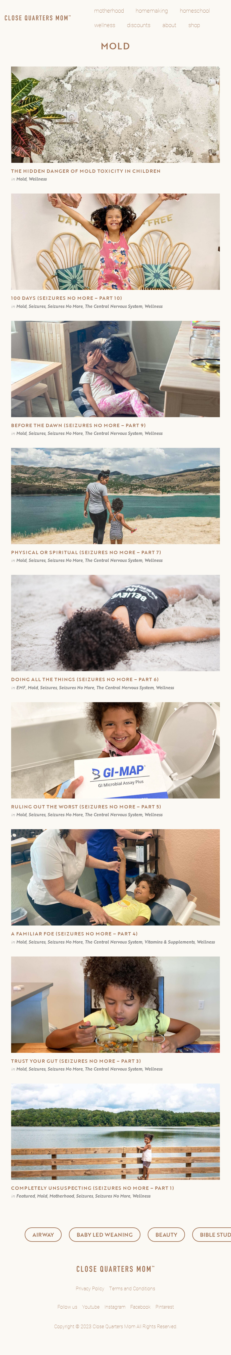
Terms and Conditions (132, 1288)
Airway (43, 1234)
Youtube (91, 1307)
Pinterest (165, 1307)
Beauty (166, 1234)
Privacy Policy (90, 1288)
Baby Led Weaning (105, 1234)
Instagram (114, 1307)
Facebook (140, 1307)
